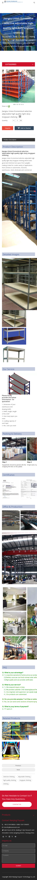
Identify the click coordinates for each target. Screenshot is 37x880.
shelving (5, 784)
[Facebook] (3, 836)
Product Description (10, 140)
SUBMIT (18, 866)
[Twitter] (12, 836)
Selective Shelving (9, 777)
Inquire (7, 128)
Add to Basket (26, 128)
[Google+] (6, 836)
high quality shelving (9, 780)
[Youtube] (15, 836)
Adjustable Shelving (24, 777)
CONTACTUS (17, 804)
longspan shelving (25, 780)
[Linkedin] (9, 836)
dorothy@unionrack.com (12, 827)
